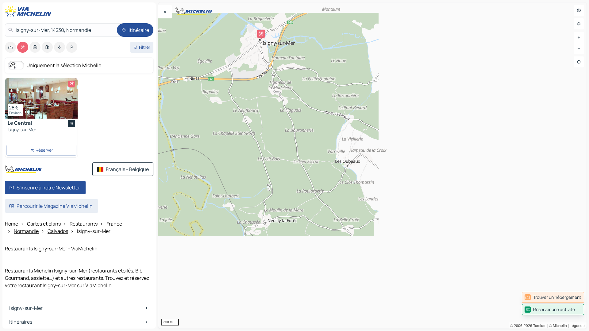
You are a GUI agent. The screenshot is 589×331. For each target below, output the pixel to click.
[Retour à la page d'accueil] (29, 11)
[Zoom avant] (579, 37)
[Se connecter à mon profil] (579, 10)
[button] (261, 34)
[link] (553, 297)
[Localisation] (579, 61)
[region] (372, 165)
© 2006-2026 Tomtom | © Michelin (538, 325)
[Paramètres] (579, 23)
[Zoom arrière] (579, 48)
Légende (577, 325)
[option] (10, 47)
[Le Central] (41, 98)
